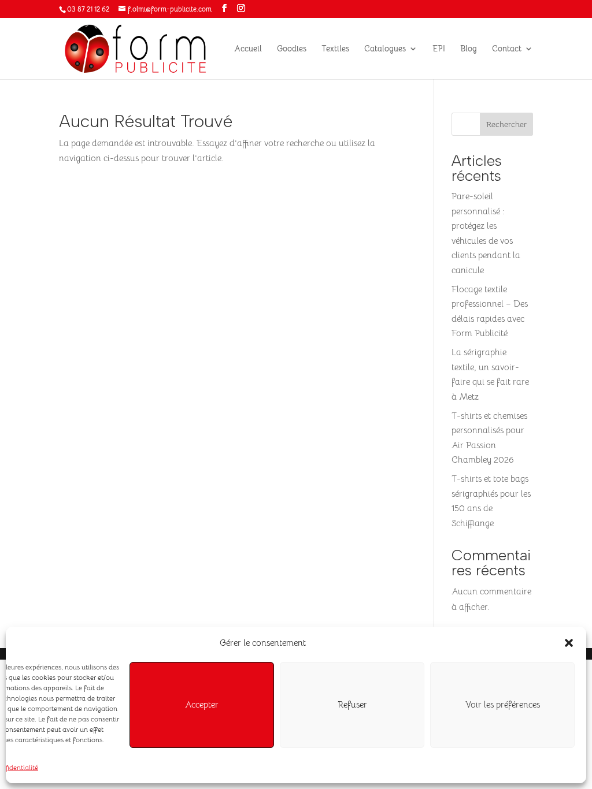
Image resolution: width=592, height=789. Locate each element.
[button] (569, 643)
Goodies (291, 49)
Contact (506, 49)
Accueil (248, 49)
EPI (438, 49)
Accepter (202, 704)
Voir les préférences (502, 704)
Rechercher (506, 124)
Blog (468, 49)
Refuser (352, 704)
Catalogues (385, 49)
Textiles (335, 49)
